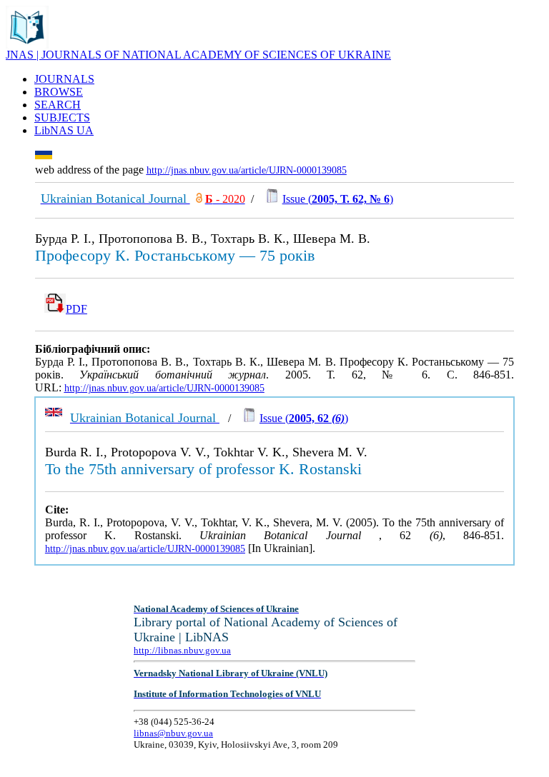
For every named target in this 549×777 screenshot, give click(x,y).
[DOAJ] (199, 199)
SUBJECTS (62, 117)
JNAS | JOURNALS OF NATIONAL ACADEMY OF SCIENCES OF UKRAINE (198, 55)
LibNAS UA (64, 130)
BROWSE (58, 92)
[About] (27, 45)
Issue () (337, 199)
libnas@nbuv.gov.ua (173, 733)
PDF (76, 309)
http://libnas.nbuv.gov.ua (182, 650)
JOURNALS (64, 79)
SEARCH (57, 105)
